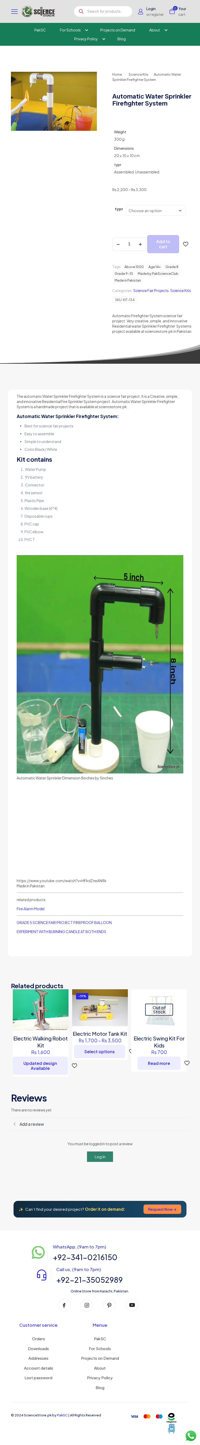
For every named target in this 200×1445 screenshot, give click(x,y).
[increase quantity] (140, 244)
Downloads (38, 1348)
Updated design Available (40, 1065)
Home (117, 74)
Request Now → (162, 1209)
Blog (100, 1387)
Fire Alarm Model (31, 908)
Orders (38, 1338)
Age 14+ (154, 267)
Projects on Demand (100, 1358)
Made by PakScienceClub (158, 273)
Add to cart (163, 244)
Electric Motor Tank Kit (100, 1033)
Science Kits (138, 74)
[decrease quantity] (118, 244)
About (100, 1367)
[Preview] (61, 1019)
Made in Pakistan (128, 280)
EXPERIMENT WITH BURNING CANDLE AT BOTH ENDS (61, 931)
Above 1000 (134, 267)
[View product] (61, 996)
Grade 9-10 (124, 273)
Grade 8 (171, 267)
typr (119, 208)
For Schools (100, 1348)
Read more (159, 1063)
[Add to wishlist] (61, 1007)
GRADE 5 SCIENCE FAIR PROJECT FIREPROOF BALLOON (64, 922)
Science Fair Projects (151, 290)
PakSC (100, 1338)
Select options (99, 1051)
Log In (100, 1156)
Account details (38, 1367)
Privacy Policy (100, 1377)
